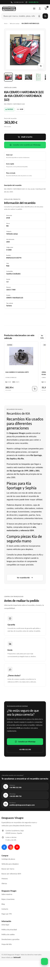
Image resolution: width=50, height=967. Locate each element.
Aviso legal (5, 925)
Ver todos (42, 337)
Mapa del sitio (7, 944)
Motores (5, 879)
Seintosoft (17, 957)
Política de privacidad (9, 930)
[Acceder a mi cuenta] (40, 8)
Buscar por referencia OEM (11, 874)
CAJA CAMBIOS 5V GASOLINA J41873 (17, 372)
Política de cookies (8, 934)
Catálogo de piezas (8, 859)
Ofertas (4, 883)
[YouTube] (17, 847)
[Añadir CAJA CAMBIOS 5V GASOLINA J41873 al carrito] (34, 388)
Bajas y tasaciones (8, 899)
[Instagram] (10, 847)
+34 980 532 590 (25, 749)
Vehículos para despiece (10, 864)
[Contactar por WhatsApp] (44, 961)
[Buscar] (45, 16)
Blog (3, 904)
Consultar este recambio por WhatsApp (27, 145)
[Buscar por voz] (39, 16)
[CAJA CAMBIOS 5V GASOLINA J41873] (21, 356)
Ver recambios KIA (23, 578)
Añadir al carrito (26, 137)
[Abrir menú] (34, 8)
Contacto (5, 909)
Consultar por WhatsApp (26, 742)
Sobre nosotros (7, 894)
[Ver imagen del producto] (8, 77)
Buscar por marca (8, 869)
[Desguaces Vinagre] (9, 9)
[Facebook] (4, 847)
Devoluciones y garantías (10, 939)
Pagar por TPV (7, 914)
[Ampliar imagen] (40, 66)
